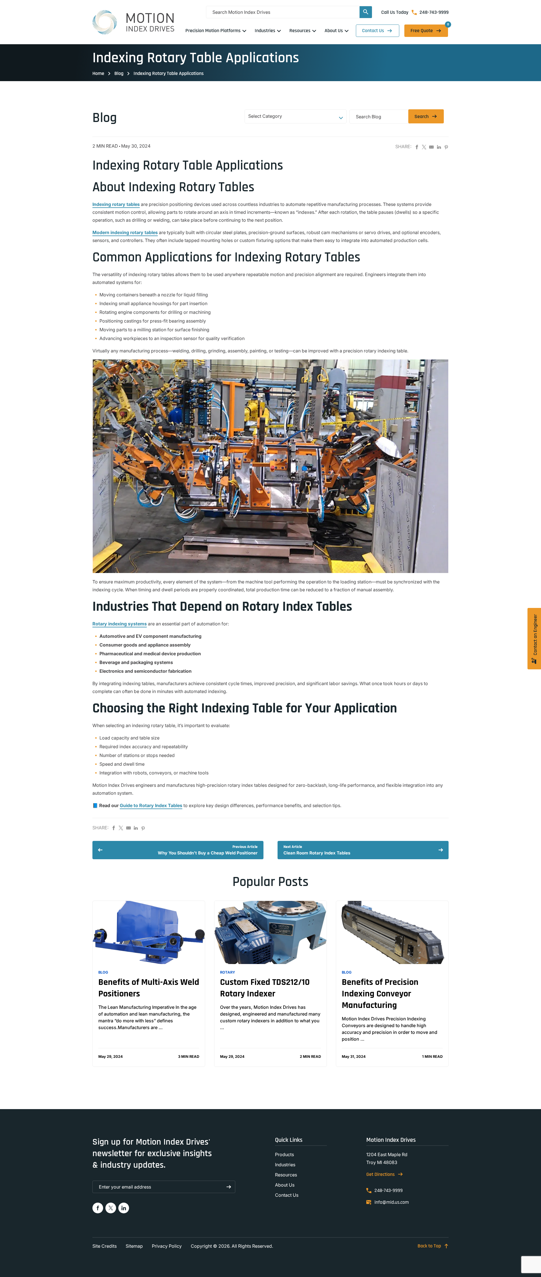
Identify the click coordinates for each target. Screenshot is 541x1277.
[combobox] (296, 117)
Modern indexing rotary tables (125, 232)
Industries (285, 1164)
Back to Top (429, 1246)
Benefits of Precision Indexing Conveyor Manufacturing (380, 993)
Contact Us (373, 30)
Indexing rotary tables (116, 204)
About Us (284, 1185)
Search (421, 116)
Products (284, 1154)
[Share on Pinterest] (446, 147)
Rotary (227, 972)
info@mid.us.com (391, 1202)
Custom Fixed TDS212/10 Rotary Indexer (265, 988)
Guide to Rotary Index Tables (151, 805)
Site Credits (104, 1246)
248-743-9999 (434, 12)
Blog (118, 73)
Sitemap (134, 1246)
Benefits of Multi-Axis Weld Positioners (148, 988)
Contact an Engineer (535, 635)
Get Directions (380, 1174)
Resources (286, 1175)
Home (98, 73)
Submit (229, 1187)
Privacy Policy (167, 1246)
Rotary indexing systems (119, 624)
